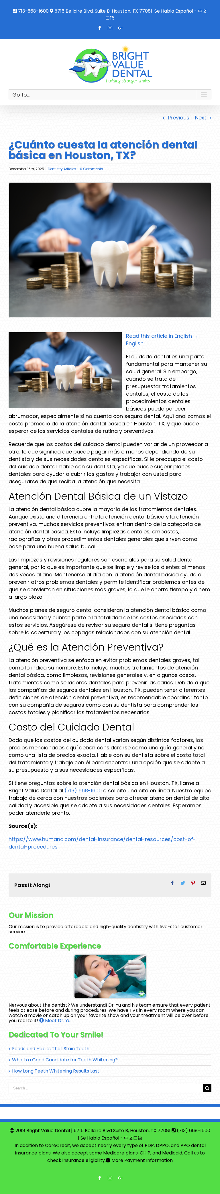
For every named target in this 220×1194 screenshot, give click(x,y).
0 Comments (91, 168)
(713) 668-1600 (83, 790)
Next (200, 117)
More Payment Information (141, 1160)
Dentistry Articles (62, 168)
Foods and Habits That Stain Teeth (50, 1048)
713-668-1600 (33, 11)
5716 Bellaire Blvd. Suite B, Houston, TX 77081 (103, 11)
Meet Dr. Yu (57, 1020)
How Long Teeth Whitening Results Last (55, 1071)
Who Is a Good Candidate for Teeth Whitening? (65, 1059)
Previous (178, 117)
